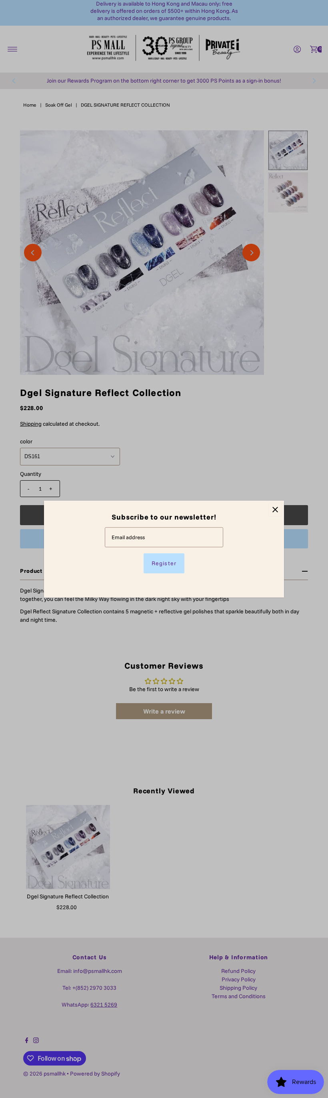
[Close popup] (275, 510)
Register (164, 563)
